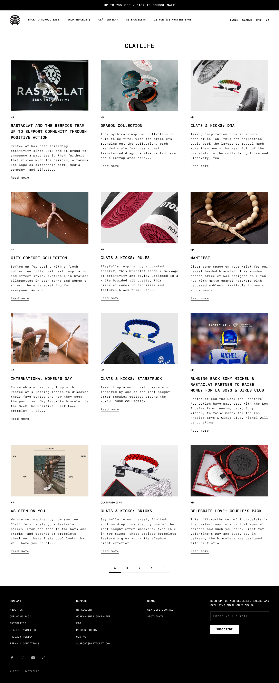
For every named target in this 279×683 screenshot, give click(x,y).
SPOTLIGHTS (155, 616)
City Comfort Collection (39, 258)
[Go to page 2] (164, 568)
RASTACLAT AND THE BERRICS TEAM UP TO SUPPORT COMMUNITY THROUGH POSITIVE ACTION (49, 131)
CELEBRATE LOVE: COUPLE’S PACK (226, 511)
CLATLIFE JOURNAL (160, 610)
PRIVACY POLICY (21, 637)
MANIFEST (200, 258)
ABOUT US (16, 610)
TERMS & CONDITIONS (24, 643)
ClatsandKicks (111, 502)
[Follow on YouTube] (33, 658)
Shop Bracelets (78, 20)
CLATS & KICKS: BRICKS (126, 511)
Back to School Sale (43, 20)
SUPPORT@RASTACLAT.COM (93, 643)
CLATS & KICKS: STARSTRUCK (131, 378)
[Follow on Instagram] (22, 658)
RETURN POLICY (86, 630)
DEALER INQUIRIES (23, 630)
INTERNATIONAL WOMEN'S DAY (41, 378)
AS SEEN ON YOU (28, 511)
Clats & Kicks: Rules (125, 258)
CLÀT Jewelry (108, 20)
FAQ (78, 623)
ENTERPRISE (18, 623)
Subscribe (224, 629)
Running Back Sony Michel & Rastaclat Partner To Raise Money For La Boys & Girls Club (227, 384)
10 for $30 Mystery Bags (173, 20)
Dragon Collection (121, 125)
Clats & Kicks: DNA (213, 125)
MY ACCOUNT (84, 610)
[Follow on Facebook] (12, 658)
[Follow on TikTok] (44, 658)
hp (12, 117)
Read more (20, 177)
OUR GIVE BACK (20, 616)
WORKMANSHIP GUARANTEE (93, 616)
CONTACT (82, 637)
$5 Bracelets (136, 20)
